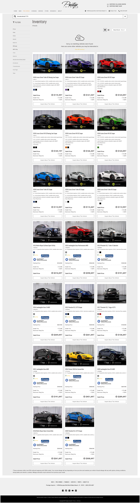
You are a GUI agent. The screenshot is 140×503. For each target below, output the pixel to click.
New (20, 11)
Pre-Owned (26, 11)
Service (40, 11)
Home (15, 11)
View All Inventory (79, 49)
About (60, 11)
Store (46, 11)
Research (53, 11)
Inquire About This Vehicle (48, 104)
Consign (34, 11)
